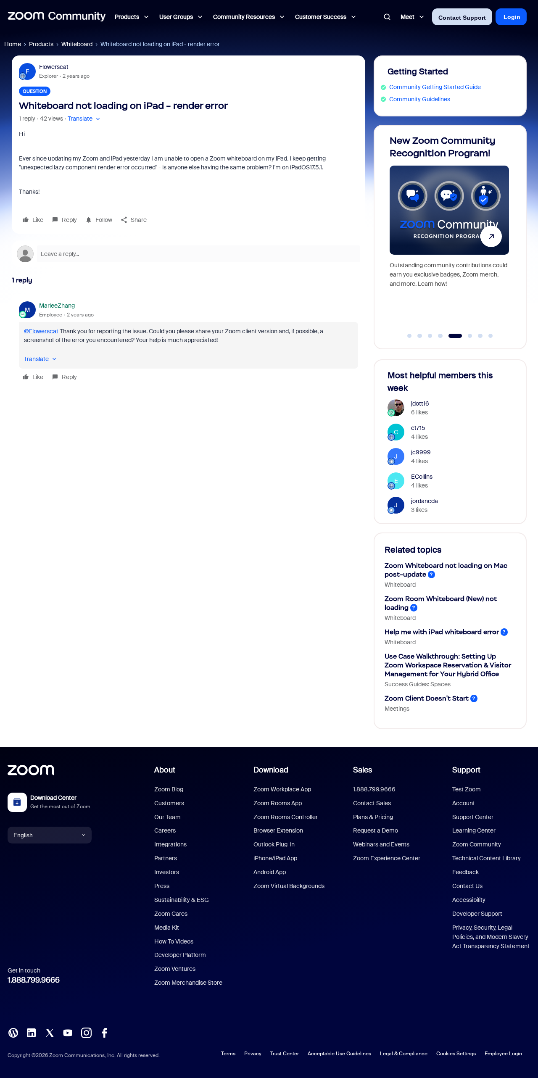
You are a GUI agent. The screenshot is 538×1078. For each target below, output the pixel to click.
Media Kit (166, 927)
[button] (85, 118)
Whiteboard (76, 44)
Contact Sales (372, 803)
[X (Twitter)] (49, 1032)
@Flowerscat (41, 331)
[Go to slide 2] (420, 336)
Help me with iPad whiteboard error (442, 632)
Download (270, 770)
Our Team (167, 817)
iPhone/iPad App (275, 858)
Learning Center (474, 830)
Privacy (252, 1053)
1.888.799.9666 (34, 980)
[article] (188, 342)
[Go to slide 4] (440, 336)
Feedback (465, 872)
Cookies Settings (456, 1053)
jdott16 (420, 403)
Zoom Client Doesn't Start (427, 698)
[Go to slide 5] (450, 336)
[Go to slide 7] (480, 336)
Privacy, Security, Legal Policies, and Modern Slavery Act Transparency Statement (491, 937)
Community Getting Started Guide (435, 87)
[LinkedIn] (31, 1032)
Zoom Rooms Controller (285, 817)
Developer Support (477, 913)
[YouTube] (67, 1032)
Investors (166, 872)
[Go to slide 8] (490, 336)
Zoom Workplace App (282, 789)
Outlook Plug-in (274, 844)
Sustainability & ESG (181, 900)
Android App (269, 872)
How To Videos (173, 941)
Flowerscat (54, 67)
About (164, 770)
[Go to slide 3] (430, 336)
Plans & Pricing (373, 817)
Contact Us (467, 886)
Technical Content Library (486, 858)
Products (41, 44)
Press (161, 886)
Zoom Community (476, 844)
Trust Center (284, 1053)
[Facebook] (104, 1032)
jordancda (424, 501)
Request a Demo (375, 830)
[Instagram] (86, 1032)
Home (12, 44)
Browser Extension (278, 830)
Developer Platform (180, 955)
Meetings (397, 708)
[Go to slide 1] (409, 336)
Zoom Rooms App (277, 803)
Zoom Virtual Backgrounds (288, 886)
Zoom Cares (170, 913)
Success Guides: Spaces (418, 684)
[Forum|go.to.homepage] (57, 17)
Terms (228, 1053)
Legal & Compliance (403, 1053)
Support (466, 770)
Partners (165, 858)
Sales (362, 770)
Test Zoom (466, 789)
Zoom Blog (168, 789)
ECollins (422, 476)
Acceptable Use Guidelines (339, 1053)
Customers (169, 803)
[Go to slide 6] (465, 336)
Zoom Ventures (174, 969)
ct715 (418, 428)
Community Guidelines (419, 99)
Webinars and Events (381, 844)
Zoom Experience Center (386, 858)
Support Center (472, 817)
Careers (165, 830)
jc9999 (421, 452)
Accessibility (468, 900)
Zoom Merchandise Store (188, 982)
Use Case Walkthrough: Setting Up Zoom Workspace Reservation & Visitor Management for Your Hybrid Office (448, 665)
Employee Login (503, 1053)
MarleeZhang (57, 305)
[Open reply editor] (188, 253)
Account (463, 803)
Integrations (170, 844)
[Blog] (13, 1032)
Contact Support (462, 17)
